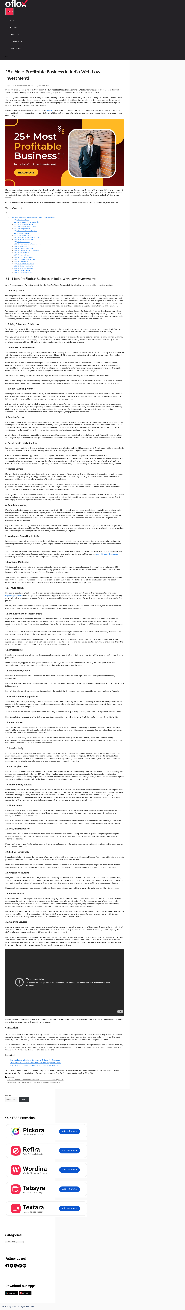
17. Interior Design (23, 255)
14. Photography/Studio (25, 248)
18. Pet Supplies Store (25, 257)
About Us (13, 27)
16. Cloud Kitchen (23, 253)
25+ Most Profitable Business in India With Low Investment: (33, 218)
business (50, 110)
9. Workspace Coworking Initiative (28, 237)
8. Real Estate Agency (24, 235)
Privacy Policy (15, 48)
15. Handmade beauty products (28, 250)
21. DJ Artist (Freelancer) (25, 264)
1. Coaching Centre (23, 220)
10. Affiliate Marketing (25, 239)
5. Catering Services (23, 228)
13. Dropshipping (23, 246)
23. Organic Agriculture (25, 268)
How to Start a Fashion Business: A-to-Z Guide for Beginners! (35, 1065)
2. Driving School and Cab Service (28, 222)
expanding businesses (14, 595)
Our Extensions (16, 41)
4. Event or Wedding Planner (26, 226)
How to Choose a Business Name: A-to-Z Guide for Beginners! (35, 1060)
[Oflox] (16, 6)
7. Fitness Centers (23, 233)
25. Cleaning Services (24, 272)
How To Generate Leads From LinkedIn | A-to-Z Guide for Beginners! (35, 1080)
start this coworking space (107, 554)
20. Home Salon (22, 261)
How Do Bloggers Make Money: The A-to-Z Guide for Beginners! (33, 1082)
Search (8, 1096)
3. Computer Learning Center (26, 224)
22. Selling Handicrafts (25, 266)
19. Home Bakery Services (26, 259)
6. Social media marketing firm (27, 231)
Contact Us (14, 34)
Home (12, 20)
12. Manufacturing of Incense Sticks (29, 244)
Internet (10, 1077)
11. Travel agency (23, 242)
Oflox (14, 1307)
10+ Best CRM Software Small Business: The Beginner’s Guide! (35, 1063)
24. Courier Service (23, 270)
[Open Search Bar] (7, 57)
